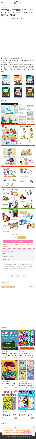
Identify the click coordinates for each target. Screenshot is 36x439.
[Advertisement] (18, 38)
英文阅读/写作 (6, 381)
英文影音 (5, 351)
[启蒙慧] (18, 2)
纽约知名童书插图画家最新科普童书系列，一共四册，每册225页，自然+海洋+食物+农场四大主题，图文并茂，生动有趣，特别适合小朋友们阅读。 (26, 384)
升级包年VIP (21, 237)
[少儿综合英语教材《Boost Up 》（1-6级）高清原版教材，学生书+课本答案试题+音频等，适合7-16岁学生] (26, 340)
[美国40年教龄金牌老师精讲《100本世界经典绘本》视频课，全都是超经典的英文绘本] (9, 340)
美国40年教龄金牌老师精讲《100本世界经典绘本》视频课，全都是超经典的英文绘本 (9, 354)
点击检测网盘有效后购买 (18, 241)
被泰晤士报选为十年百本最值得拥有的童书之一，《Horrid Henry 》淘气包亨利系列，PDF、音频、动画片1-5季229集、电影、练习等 (9, 415)
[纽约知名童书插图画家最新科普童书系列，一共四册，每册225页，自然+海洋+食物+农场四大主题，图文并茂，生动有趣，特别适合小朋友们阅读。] (26, 370)
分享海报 (32, 286)
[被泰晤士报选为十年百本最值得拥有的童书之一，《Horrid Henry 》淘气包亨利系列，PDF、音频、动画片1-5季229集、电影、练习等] (9, 400)
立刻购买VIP (27, 432)
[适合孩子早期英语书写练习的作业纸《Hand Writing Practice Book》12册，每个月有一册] (26, 400)
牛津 (7, 282)
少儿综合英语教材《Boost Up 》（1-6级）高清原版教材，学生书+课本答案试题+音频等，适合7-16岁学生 (26, 354)
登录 (19, 427)
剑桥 (3, 282)
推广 (24, 18)
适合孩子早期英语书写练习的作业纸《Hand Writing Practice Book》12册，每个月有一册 (26, 415)
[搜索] (5, 2)
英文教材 (14, 18)
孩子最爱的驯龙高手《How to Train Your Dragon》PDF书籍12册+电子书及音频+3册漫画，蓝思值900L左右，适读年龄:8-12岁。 (9, 384)
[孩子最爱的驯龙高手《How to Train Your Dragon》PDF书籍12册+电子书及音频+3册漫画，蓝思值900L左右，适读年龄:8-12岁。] (9, 370)
